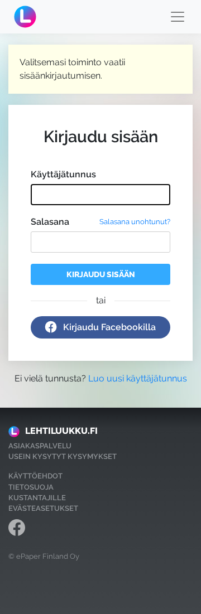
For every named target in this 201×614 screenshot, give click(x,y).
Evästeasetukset (43, 508)
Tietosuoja (31, 487)
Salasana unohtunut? (134, 221)
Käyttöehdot (35, 476)
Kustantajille (37, 498)
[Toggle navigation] (177, 16)
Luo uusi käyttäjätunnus (137, 378)
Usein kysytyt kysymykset (62, 456)
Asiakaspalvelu (39, 446)
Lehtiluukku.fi (61, 431)
